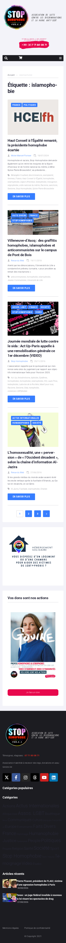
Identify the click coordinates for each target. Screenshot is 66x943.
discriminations (35, 175)
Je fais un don (33, 692)
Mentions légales (11, 928)
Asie (14, 814)
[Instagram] (25, 777)
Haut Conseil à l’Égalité (32, 178)
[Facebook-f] (16, 777)
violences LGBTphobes (17, 391)
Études (37, 863)
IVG (45, 381)
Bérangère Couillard (19, 175)
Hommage (22, 834)
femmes (11, 178)
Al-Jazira (14, 489)
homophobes (13, 381)
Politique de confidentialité (37, 928)
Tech (44, 857)
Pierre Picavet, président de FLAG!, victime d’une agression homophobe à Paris (39, 883)
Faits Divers (19, 215)
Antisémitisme (24, 378)
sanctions (53, 185)
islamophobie (13, 182)
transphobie (34, 388)
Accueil (11, 75)
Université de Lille (35, 280)
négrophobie (13, 185)
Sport (54, 849)
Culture (37, 820)
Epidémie (43, 378)
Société (45, 307)
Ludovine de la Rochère (29, 384)
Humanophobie (20, 423)
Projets (7, 848)
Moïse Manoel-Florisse (21, 155)
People (34, 840)
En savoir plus (21, 196)
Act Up (14, 378)
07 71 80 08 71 (32, 755)
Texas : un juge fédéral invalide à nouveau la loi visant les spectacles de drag (39, 897)
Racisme (44, 185)
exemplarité (48, 175)
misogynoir (52, 182)
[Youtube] (44, 777)
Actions (9, 806)
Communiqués (20, 820)
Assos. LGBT (19, 307)
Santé (28, 848)
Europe (10, 826)
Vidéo (39, 312)
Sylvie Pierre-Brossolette (43, 188)
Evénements (25, 826)
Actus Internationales (25, 418)
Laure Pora (52, 381)
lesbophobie (41, 182)
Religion (17, 849)
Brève (5, 820)
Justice (9, 840)
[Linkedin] (53, 777)
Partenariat (22, 841)
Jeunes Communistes (17, 280)
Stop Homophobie (24, 188)
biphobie (34, 378)
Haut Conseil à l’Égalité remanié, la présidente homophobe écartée (32, 145)
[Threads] (35, 777)
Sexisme (11, 188)
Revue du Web (17, 260)
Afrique (7, 814)
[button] (60, 58)
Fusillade (23, 489)
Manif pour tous (46, 384)
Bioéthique (52, 814)
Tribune (50, 857)
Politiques (30, 105)
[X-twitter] (7, 777)
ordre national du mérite (29, 185)
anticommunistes (18, 277)
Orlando (43, 489)
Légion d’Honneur (27, 182)
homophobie (48, 178)
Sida (26, 388)
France (16, 105)
